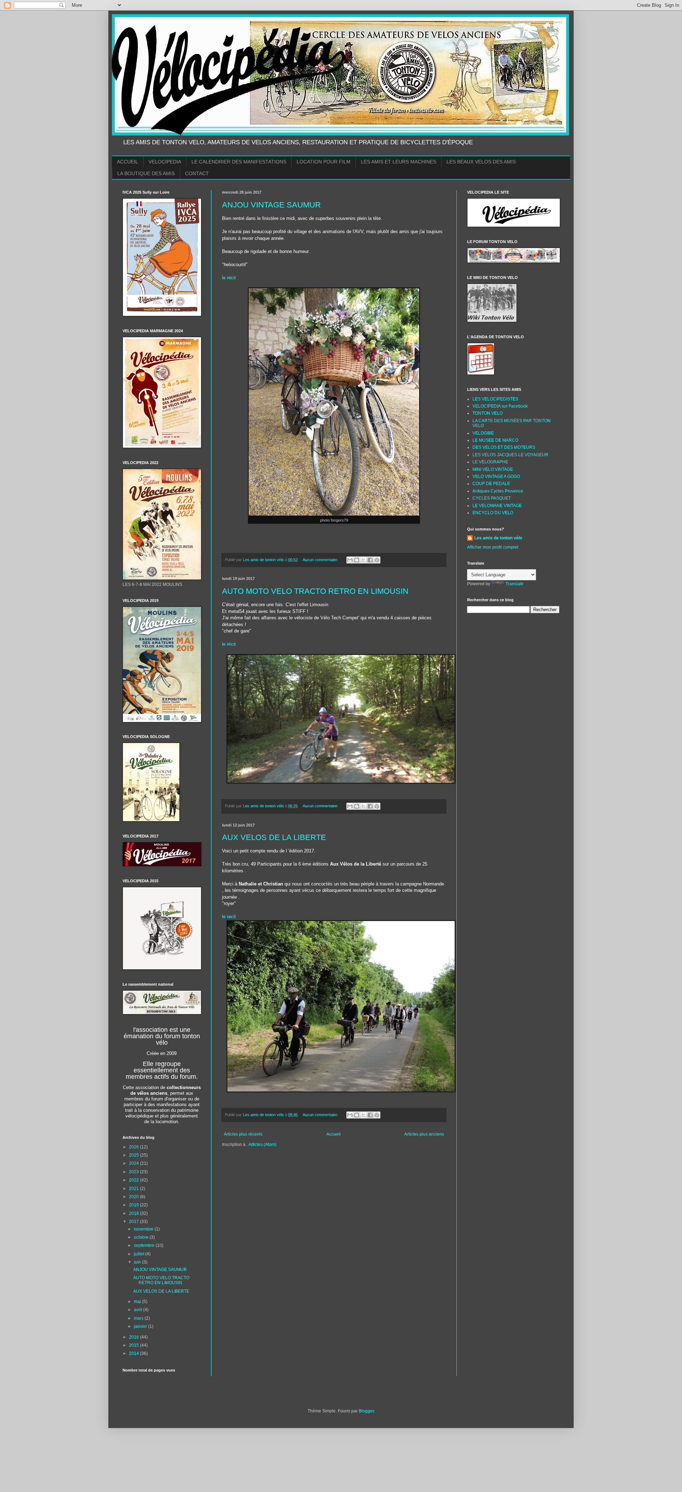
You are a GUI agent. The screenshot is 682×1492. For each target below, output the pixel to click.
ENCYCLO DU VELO (492, 512)
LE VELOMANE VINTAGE (497, 505)
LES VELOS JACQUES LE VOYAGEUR (510, 454)
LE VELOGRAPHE (490, 461)
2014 (134, 1353)
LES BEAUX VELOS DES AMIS (481, 162)
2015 (134, 1345)
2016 (134, 1337)
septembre (145, 1245)
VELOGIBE (483, 433)
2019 (134, 1204)
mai (138, 1301)
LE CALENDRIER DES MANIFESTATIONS (238, 162)
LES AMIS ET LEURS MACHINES (398, 162)
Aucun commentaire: (321, 560)
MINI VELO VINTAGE (492, 469)
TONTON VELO (487, 413)
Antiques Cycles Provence (497, 491)
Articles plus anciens (424, 1134)
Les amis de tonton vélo (498, 537)
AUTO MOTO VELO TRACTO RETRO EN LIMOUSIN (315, 591)
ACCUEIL (127, 162)
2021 (134, 1188)
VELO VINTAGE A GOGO (496, 476)
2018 (134, 1213)
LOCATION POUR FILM (324, 162)
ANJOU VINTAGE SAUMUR (271, 204)
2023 (134, 1171)
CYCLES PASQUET (491, 498)
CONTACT (197, 173)
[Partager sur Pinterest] (376, 560)
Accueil (333, 1134)
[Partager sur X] (363, 560)
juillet (139, 1253)
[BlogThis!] (356, 560)
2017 (134, 1221)
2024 (134, 1163)
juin (138, 1262)
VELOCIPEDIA (164, 162)
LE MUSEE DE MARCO (495, 440)
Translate (514, 583)
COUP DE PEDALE (491, 483)
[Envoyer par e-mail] (349, 560)
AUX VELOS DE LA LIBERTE (274, 837)
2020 (134, 1196)
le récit (229, 277)
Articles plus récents (243, 1134)
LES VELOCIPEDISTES (495, 399)
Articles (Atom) (262, 1144)
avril (138, 1309)
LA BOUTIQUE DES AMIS (146, 173)
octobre (142, 1237)
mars (139, 1318)
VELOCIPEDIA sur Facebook (500, 406)
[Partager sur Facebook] (370, 560)
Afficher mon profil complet (492, 547)
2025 (134, 1155)
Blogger (366, 1410)
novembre (144, 1229)
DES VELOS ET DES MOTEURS (503, 447)
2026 (134, 1146)
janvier (141, 1326)
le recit (229, 916)
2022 (134, 1180)
